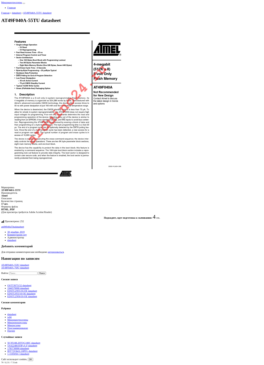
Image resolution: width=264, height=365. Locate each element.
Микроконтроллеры (11, 2)
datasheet (19, 227)
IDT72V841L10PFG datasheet (22, 351)
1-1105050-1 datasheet (18, 354)
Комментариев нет (17, 234)
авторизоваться (56, 252)
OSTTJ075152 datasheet (19, 285)
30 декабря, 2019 (16, 232)
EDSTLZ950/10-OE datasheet (22, 296)
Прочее (11, 331)
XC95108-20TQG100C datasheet (23, 343)
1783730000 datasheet (18, 348)
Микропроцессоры (17, 322)
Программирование (17, 328)
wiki (9, 317)
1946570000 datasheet (18, 288)
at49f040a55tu (8, 227)
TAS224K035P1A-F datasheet (22, 345)
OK (30, 359)
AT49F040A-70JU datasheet (15, 267)
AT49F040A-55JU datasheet (15, 265)
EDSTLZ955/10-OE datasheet (22, 291)
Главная (11, 7)
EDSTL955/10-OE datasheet (21, 293)
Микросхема (13, 325)
